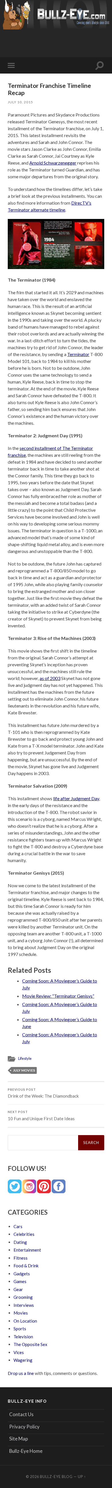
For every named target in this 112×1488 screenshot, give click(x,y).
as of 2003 (50, 678)
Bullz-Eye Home (26, 1451)
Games (19, 1281)
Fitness (20, 1257)
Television (23, 1336)
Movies (20, 1312)
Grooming (23, 1297)
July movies (24, 1070)
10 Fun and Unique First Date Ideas (41, 1115)
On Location (25, 1320)
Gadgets (21, 1273)
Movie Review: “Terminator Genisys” (58, 996)
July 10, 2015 (20, 102)
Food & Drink (25, 1265)
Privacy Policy (24, 1427)
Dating (20, 1242)
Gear (18, 1289)
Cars (17, 1226)
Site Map (18, 1439)
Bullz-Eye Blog (56, 1476)
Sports (19, 1328)
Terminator (78, 354)
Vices (18, 1352)
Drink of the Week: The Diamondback (43, 1093)
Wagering (22, 1360)
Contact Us (21, 1414)
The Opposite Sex (30, 1344)
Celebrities (23, 1234)
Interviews (23, 1305)
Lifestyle (25, 1058)
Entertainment (27, 1249)
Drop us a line (21, 1373)
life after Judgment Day (76, 798)
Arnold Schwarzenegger (52, 162)
